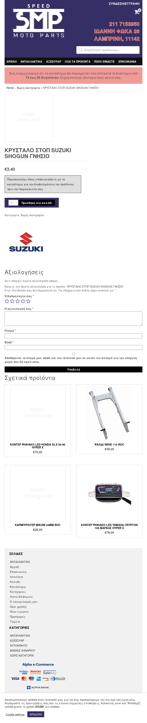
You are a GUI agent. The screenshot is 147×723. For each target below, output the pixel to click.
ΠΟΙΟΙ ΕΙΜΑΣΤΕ (104, 61)
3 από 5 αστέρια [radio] (17, 301)
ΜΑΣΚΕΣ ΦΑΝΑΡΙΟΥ (22, 650)
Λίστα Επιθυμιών (21, 597)
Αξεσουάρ (17, 640)
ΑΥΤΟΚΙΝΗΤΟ (18, 645)
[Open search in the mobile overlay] (108, 50)
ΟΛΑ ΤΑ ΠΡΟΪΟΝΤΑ (77, 61)
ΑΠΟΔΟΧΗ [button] (36, 714)
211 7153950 (124, 23)
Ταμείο (15, 621)
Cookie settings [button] (15, 714)
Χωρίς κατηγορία (28, 88)
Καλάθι (15, 582)
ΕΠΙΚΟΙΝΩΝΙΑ (127, 61)
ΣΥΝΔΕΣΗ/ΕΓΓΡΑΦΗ (124, 3)
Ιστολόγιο (16, 577)
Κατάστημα (18, 587)
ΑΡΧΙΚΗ (12, 61)
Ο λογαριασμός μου (23, 602)
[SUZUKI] (26, 241)
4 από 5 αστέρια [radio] (23, 301)
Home (10, 88)
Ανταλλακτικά (20, 635)
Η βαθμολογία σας (19, 296)
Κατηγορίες (18, 592)
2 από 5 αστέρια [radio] (12, 301)
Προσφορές (17, 616)
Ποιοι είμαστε (19, 611)
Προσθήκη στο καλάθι (37, 203)
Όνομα (10, 330)
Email (9, 342)
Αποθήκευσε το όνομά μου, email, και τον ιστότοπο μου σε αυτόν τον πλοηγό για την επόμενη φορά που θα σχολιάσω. (71, 360)
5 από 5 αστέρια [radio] (28, 301)
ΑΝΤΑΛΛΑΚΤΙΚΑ (31, 61)
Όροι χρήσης (18, 606)
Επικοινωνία (18, 572)
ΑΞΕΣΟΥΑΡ (53, 61)
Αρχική (14, 567)
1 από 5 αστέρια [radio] (7, 301)
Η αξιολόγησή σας (19, 309)
